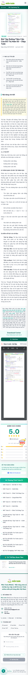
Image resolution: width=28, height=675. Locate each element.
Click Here (9, 671)
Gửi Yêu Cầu (15, 659)
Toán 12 (24, 36)
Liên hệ (4, 618)
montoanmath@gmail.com (12, 609)
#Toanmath (5, 625)
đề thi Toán (7, 601)
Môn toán (3, 597)
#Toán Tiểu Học (14, 628)
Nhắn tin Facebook (15, 473)
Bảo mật (11, 618)
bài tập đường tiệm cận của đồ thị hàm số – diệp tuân (14, 310)
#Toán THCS (22, 625)
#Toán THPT (5, 628)
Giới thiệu (19, 618)
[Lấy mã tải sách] (3, 671)
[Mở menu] (25, 3)
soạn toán (9, 104)
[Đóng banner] (25, 439)
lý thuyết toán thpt (8, 318)
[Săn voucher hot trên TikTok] (22, 442)
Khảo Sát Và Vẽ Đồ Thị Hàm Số (15, 36)
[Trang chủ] (8, 3)
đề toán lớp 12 (19, 311)
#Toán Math (13, 625)
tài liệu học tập (13, 599)
